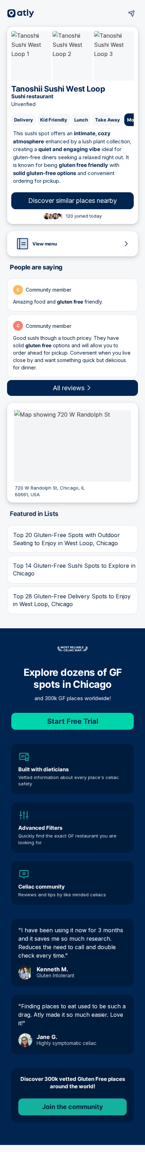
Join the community (72, 1106)
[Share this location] (131, 13)
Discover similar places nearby (72, 200)
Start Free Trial (72, 721)
